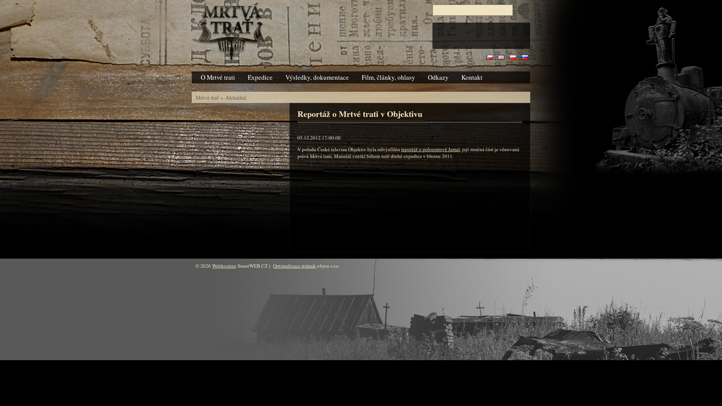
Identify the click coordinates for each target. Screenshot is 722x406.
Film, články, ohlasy (388, 77)
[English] (501, 58)
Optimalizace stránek (294, 265)
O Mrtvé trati (218, 77)
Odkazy (438, 77)
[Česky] (489, 58)
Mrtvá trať (207, 97)
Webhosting (224, 265)
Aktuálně (236, 97)
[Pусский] (525, 58)
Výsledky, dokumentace (317, 77)
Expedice (260, 77)
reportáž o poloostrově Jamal (430, 149)
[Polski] (513, 58)
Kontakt (471, 77)
